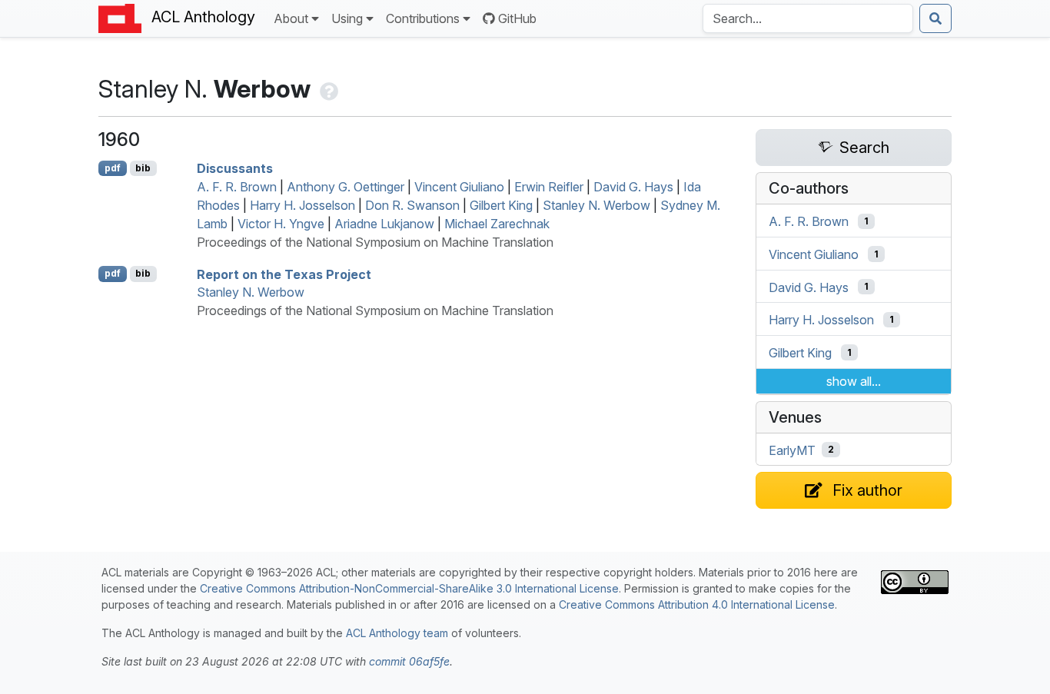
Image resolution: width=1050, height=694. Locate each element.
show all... (853, 381)
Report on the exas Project (284, 273)
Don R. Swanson (412, 205)
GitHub (517, 18)
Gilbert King (501, 205)
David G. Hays (633, 186)
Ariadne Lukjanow (384, 223)
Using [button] (347, 18)
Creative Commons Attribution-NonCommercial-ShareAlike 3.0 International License (409, 588)
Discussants (235, 168)
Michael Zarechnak (497, 223)
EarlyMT (792, 449)
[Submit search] (935, 18)
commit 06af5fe (409, 661)
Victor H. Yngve (281, 223)
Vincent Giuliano (459, 186)
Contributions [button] (423, 18)
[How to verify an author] (327, 89)
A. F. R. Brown (237, 186)
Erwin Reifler (548, 186)
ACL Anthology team (397, 632)
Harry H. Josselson (302, 205)
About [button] (291, 18)
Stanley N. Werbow (596, 205)
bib (143, 168)
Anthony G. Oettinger (345, 186)
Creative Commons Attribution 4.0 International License (697, 604)
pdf (113, 168)
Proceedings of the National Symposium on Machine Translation (375, 242)
